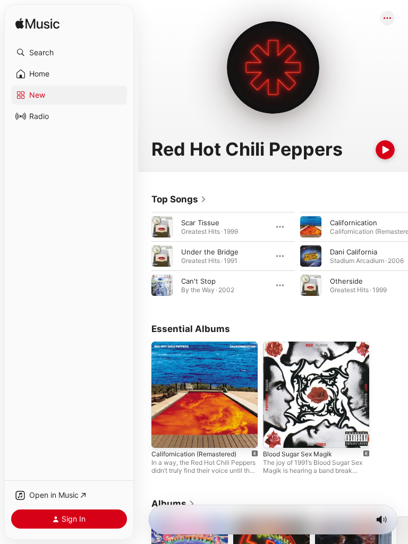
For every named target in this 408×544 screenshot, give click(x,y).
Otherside (346, 281)
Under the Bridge (210, 252)
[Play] (385, 149)
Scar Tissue (200, 222)
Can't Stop (198, 281)
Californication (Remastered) (193, 454)
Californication (353, 222)
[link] (179, 199)
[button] (69, 53)
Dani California (353, 252)
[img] (37, 24)
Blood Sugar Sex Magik (297, 454)
